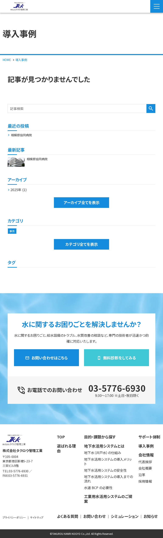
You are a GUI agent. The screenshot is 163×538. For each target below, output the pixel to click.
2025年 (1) (18, 189)
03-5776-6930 (117, 388)
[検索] (150, 108)
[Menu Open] (156, 6)
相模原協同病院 (21, 135)
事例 (12, 231)
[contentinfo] (81, 481)
